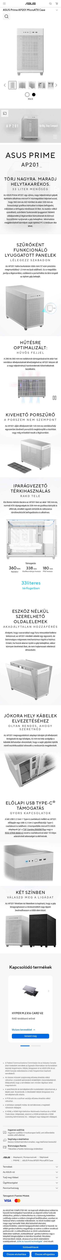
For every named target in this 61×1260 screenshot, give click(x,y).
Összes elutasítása (16, 1254)
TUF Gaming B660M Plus (34, 829)
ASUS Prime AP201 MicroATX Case (24, 10)
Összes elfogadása (45, 1254)
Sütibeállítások (30, 1247)
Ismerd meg (30, 1036)
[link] (30, 4)
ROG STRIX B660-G (14, 833)
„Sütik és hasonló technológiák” (29, 1241)
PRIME (16, 1160)
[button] (4, 3)
